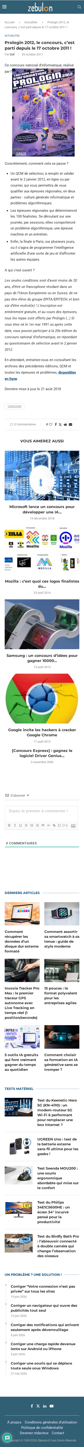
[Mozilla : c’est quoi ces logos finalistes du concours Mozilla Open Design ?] (42, 550)
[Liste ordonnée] (31, 825)
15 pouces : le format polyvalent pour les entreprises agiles (60, 995)
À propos (14, 1422)
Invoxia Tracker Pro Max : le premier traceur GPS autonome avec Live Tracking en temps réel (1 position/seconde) (22, 1003)
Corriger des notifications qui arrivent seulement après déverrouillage (45, 1327)
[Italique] (15, 825)
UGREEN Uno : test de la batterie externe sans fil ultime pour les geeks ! (57, 1146)
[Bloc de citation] (43, 825)
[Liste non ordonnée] (37, 825)
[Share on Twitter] (60, 425)
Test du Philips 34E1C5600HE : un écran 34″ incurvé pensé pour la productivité (53, 1212)
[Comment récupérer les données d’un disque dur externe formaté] (22, 913)
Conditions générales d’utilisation (51, 1422)
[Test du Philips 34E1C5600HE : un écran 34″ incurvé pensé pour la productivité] (19, 1209)
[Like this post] (50, 424)
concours (14, 406)
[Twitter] (38, 1406)
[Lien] (54, 825)
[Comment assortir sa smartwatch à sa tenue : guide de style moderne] (61, 913)
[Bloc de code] (48, 825)
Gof (12, 54)
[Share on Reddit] (65, 424)
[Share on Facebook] (56, 424)
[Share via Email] (70, 424)
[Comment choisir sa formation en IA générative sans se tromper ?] (61, 1036)
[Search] (79, 7)
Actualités (31, 22)
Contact (58, 1433)
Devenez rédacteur (34, 1433)
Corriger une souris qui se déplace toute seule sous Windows (41, 1365)
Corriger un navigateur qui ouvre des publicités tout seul (44, 1308)
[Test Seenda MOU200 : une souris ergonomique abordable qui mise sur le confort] (19, 1175)
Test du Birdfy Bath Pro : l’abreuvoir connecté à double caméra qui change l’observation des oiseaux (58, 1246)
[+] (65, 825)
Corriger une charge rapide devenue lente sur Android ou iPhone (43, 1346)
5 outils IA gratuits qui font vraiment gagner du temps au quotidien (21, 1062)
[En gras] (9, 825)
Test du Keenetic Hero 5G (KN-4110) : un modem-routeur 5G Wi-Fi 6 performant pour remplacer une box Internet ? (57, 1112)
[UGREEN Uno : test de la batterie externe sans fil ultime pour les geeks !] (19, 1146)
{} (59, 825)
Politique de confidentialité (42, 1428)
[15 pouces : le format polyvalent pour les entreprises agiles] (61, 970)
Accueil (9, 22)
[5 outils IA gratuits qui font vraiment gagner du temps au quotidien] (22, 1036)
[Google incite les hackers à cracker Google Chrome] (42, 698)
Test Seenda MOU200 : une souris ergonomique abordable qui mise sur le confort (58, 1178)
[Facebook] (32, 1406)
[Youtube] (51, 1406)
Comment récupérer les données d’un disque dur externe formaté (21, 941)
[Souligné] (20, 825)
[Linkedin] (44, 1406)
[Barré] (26, 825)
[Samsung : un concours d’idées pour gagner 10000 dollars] (42, 624)
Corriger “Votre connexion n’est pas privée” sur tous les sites (43, 1288)
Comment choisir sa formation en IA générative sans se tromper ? (61, 1062)
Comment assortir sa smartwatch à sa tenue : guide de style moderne (61, 939)
